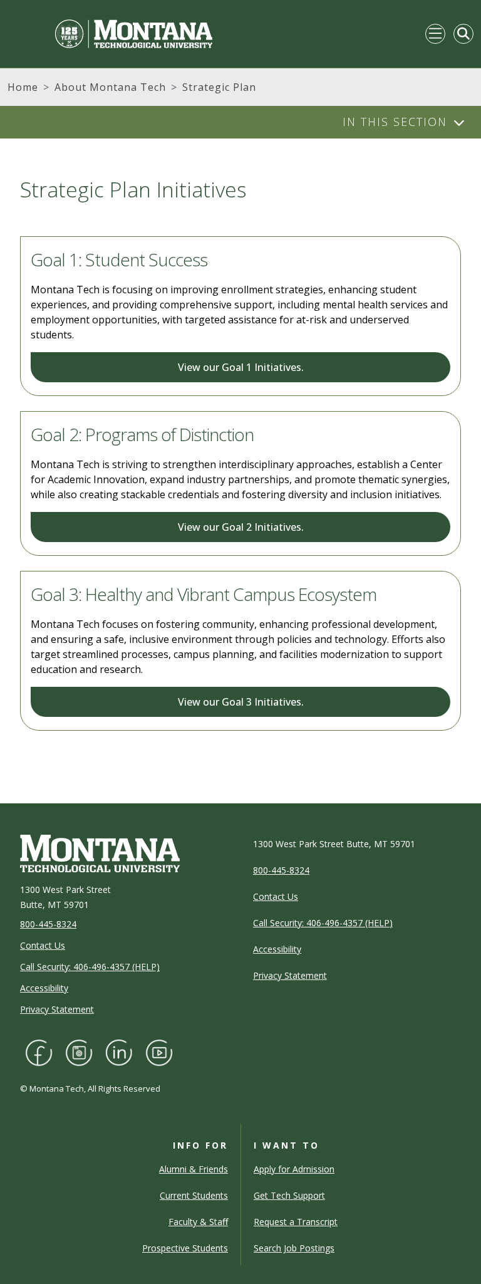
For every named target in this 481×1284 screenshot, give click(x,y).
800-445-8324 (48, 924)
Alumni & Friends (193, 1169)
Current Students (194, 1195)
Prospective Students (185, 1248)
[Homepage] (110, 34)
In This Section (395, 121)
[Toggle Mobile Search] (463, 34)
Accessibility (44, 988)
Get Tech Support (289, 1195)
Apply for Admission (294, 1169)
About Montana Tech (110, 87)
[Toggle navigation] (435, 34)
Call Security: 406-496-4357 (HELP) (90, 967)
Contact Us (42, 945)
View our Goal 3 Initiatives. (241, 702)
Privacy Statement (57, 1009)
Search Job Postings (294, 1248)
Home (23, 87)
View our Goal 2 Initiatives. (241, 527)
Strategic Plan (219, 87)
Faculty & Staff (198, 1222)
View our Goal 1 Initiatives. (241, 367)
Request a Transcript (296, 1222)
